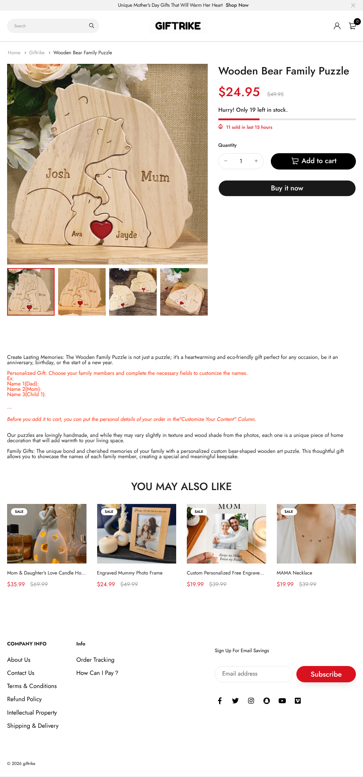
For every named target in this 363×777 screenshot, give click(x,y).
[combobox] (53, 26)
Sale (19, 511)
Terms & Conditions (32, 686)
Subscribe (326, 674)
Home (15, 52)
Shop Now (237, 5)
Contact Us (20, 673)
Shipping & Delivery (32, 726)
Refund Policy (24, 699)
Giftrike (37, 52)
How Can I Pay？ (97, 673)
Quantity (227, 145)
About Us (18, 660)
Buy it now (287, 188)
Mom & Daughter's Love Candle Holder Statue (55, 572)
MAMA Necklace (294, 572)
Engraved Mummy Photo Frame (130, 572)
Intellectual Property (32, 713)
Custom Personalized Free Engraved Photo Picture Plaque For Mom (257, 572)
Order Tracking (95, 660)
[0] (352, 25)
